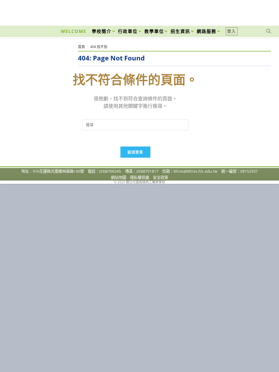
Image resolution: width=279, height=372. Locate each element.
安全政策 (160, 177)
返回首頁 (135, 152)
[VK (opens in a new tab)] (261, 11)
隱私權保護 (139, 177)
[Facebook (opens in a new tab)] (237, 11)
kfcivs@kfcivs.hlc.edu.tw (195, 171)
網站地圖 (118, 177)
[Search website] (268, 31)
